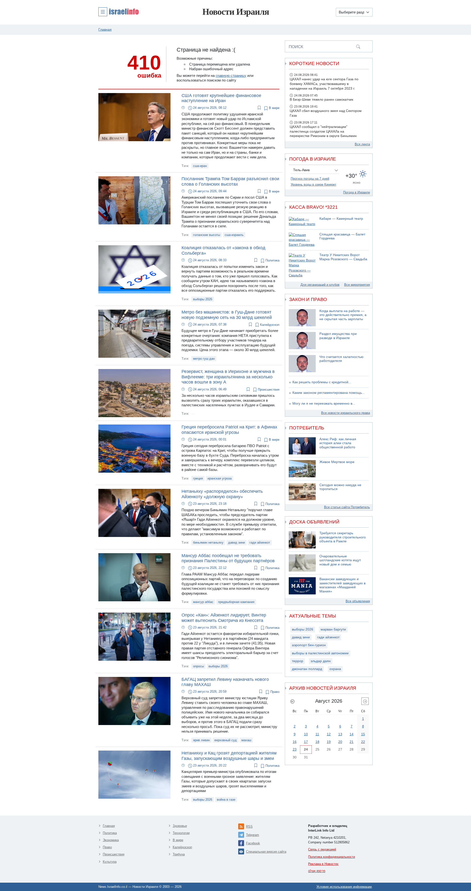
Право (274, 692)
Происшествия (268, 389)
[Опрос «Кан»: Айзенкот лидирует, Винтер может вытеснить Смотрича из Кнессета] (134, 636)
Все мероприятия (357, 285)
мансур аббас (203, 602)
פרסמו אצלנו (316, 871)
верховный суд (225, 740)
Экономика (111, 840)
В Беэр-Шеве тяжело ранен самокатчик (321, 99)
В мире (273, 108)
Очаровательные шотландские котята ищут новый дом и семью (340, 560)
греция (198, 478)
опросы (198, 666)
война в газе (226, 799)
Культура (110, 862)
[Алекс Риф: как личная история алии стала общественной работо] (302, 445)
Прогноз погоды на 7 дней (310, 178)
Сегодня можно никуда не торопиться (340, 487)
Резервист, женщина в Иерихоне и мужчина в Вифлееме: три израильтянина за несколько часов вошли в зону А (228, 376)
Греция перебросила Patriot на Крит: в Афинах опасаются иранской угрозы (229, 430)
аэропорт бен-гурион (309, 645)
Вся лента (362, 144)
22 (363, 742)
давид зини (236, 542)
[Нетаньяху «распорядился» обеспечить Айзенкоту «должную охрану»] (134, 512)
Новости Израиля (235, 12)
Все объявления (358, 601)
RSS (249, 826)
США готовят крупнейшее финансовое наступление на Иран (221, 98)
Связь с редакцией (322, 849)
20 (340, 742)
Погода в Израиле (356, 192)
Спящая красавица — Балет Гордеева (342, 236)
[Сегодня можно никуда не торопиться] (302, 491)
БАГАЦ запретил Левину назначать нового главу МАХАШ (225, 682)
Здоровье (180, 826)
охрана (335, 669)
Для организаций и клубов (320, 285)
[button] (118, 11)
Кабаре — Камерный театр (341, 218)
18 (317, 742)
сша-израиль (234, 235)
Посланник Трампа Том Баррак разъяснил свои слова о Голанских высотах (230, 181)
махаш (246, 740)
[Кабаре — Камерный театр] (302, 222)
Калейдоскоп (269, 325)
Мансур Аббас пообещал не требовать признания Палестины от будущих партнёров (228, 558)
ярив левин (201, 740)
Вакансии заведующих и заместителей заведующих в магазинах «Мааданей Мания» (342, 585)
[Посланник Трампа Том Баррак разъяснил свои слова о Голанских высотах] (134, 200)
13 (340, 734)
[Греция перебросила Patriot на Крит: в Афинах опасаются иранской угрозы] (134, 448)
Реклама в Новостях (323, 864)
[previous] (292, 701)
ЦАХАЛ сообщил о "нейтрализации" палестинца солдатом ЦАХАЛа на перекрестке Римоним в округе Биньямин (323, 131)
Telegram (252, 835)
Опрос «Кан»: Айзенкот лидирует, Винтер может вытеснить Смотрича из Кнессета (224, 618)
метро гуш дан (204, 358)
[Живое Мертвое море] (302, 468)
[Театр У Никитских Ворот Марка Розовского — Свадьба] (302, 265)
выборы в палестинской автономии (320, 653)
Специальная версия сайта (266, 851)
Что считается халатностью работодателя (341, 359)
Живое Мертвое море (336, 462)
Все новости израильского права (345, 413)
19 (329, 742)
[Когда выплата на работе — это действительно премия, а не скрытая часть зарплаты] (302, 317)
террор (297, 661)
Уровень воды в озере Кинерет (313, 184)
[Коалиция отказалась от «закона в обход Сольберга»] (134, 269)
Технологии (181, 833)
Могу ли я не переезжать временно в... (323, 403)
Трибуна (179, 854)
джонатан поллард (307, 669)
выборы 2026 (202, 299)
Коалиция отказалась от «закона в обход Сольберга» (223, 250)
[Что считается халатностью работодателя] (302, 363)
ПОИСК (296, 46)
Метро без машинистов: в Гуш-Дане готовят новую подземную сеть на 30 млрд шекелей (227, 315)
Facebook (253, 843)
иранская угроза (220, 478)
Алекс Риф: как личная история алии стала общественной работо (337, 443)
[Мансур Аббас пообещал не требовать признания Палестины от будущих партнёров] (134, 577)
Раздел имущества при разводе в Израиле (338, 336)
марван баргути (333, 629)
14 (351, 734)
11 (317, 734)
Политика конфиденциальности (331, 857)
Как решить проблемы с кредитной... (321, 382)
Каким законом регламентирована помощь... (328, 393)
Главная (109, 826)
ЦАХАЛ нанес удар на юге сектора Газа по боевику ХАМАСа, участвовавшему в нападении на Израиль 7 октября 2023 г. (324, 83)
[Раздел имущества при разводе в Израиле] (302, 340)
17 (306, 742)
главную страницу (231, 75)
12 (329, 734)
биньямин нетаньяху (208, 542)
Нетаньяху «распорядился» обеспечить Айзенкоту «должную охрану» (222, 494)
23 (295, 749)
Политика (271, 260)
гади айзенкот (259, 542)
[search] (358, 46)
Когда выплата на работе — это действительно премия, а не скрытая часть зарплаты (342, 315)
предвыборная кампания (236, 602)
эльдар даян (321, 661)
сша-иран (200, 166)
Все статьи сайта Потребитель (347, 507)
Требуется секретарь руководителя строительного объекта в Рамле (342, 537)
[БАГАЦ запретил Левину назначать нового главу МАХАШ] (134, 701)
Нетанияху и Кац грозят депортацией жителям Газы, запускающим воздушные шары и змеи (229, 756)
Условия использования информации (344, 887)
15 (363, 734)
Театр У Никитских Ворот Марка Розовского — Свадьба (343, 257)
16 (295, 742)
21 (351, 742)
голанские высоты (206, 235)
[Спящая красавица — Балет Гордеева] (302, 240)
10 (306, 734)
